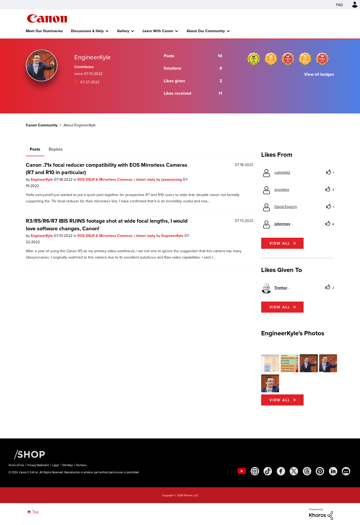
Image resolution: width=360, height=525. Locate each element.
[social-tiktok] (268, 471)
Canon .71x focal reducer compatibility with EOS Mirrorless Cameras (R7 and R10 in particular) (106, 168)
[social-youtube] (241, 471)
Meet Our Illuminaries (44, 31)
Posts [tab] (35, 149)
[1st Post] (322, 58)
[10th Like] (253, 58)
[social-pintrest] (320, 471)
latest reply (146, 179)
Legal (55, 465)
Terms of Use (16, 465)
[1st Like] (288, 58)
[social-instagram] (255, 471)
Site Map (67, 465)
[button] (270, 363)
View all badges (319, 74)
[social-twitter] (294, 471)
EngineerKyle (42, 179)
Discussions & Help (87, 31)
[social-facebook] (281, 471)
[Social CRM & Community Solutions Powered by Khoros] (321, 514)
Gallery (123, 31)
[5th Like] (271, 58)
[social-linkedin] (333, 471)
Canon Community (47, 18)
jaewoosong (172, 179)
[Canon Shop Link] (26, 453)
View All (279, 400)
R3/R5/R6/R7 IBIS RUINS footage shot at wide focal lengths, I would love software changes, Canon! (107, 224)
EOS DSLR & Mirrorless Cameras (105, 179)
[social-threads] (307, 471)
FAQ (339, 4)
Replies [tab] (55, 149)
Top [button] (35, 512)
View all (279, 243)
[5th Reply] (305, 58)
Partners (81, 465)
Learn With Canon (158, 31)
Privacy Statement (38, 465)
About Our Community (206, 31)
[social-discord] (346, 471)
